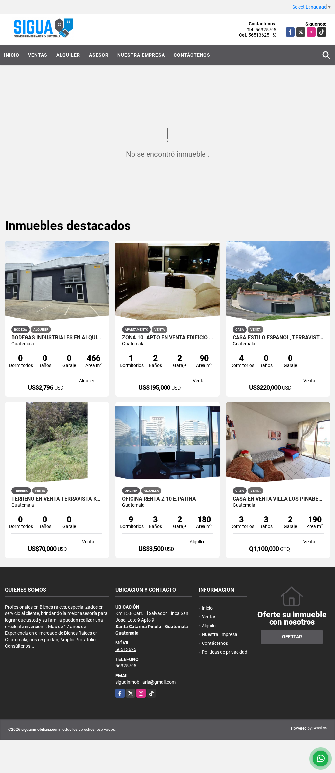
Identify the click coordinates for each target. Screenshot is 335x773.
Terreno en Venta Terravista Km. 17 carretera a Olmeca (56, 499)
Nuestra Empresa (141, 55)
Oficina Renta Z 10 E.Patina (159, 499)
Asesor (99, 55)
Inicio (11, 55)
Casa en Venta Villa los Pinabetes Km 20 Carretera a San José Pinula (278, 499)
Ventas (37, 55)
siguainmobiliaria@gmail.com (145, 682)
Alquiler (68, 55)
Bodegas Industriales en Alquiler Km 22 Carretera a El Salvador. (56, 337)
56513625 (258, 35)
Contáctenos (192, 55)
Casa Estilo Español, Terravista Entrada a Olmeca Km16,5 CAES (278, 337)
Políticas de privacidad (224, 652)
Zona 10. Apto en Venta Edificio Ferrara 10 (167, 337)
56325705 (266, 29)
